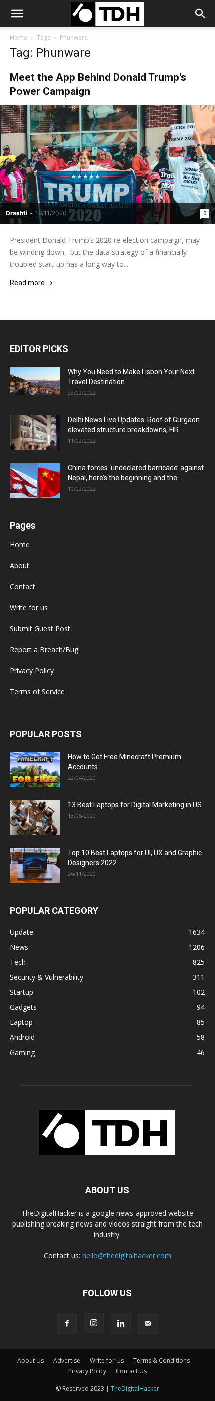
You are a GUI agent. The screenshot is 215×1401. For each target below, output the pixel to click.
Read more (27, 283)
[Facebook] (67, 1324)
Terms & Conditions (162, 1360)
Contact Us (131, 1371)
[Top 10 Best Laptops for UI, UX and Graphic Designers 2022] (35, 865)
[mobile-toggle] (17, 13)
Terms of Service (37, 691)
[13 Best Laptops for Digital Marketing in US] (35, 817)
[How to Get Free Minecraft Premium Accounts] (35, 769)
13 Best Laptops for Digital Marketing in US (135, 805)
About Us (31, 1360)
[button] (201, 13)
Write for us (29, 607)
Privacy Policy (32, 670)
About (20, 565)
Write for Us (107, 1360)
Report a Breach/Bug (44, 649)
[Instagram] (94, 1323)
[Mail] (148, 1324)
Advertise (67, 1360)
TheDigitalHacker (135, 1388)
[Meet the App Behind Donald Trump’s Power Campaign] (107, 164)
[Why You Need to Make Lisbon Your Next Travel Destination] (35, 381)
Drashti (17, 213)
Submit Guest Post (40, 628)
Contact (23, 586)
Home (19, 37)
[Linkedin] (121, 1324)
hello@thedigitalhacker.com (127, 1255)
